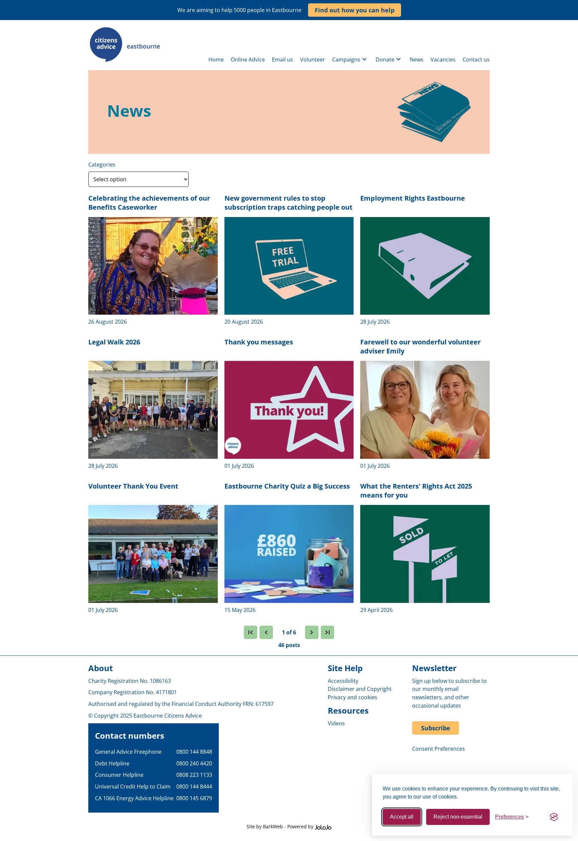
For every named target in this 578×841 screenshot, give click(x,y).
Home (216, 59)
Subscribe (435, 728)
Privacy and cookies (352, 697)
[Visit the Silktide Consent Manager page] (554, 817)
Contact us (476, 59)
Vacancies (443, 59)
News (416, 59)
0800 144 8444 (194, 786)
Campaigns (346, 59)
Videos (336, 723)
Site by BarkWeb (265, 826)
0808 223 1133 (194, 774)
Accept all (401, 817)
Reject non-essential (458, 817)
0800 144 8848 (194, 751)
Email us (282, 59)
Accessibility (343, 681)
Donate (385, 59)
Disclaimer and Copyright (360, 689)
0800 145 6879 (194, 798)
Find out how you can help (354, 10)
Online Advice (248, 59)
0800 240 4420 (194, 763)
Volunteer (312, 59)
